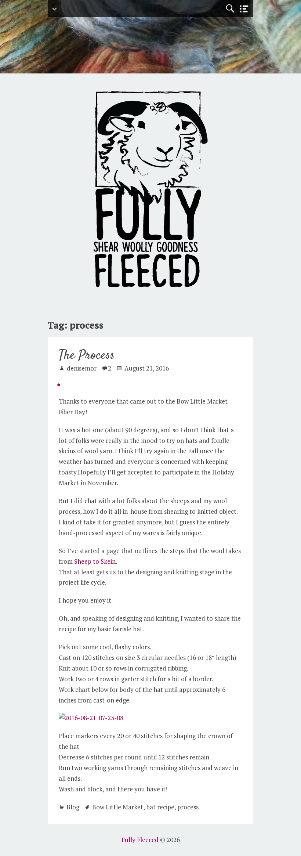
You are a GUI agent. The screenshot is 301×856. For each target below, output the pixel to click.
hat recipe (160, 807)
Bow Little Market (117, 807)
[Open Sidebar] (244, 9)
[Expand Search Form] (230, 8)
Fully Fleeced (140, 839)
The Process (87, 355)
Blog (72, 807)
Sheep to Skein (95, 561)
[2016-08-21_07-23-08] (91, 718)
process (188, 807)
